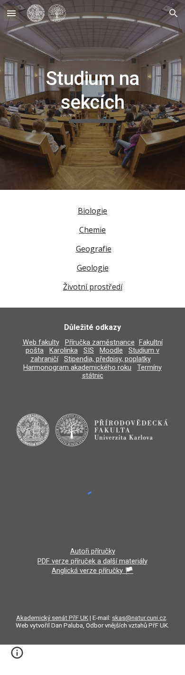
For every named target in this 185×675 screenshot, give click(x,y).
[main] (92, 95)
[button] (11, 13)
